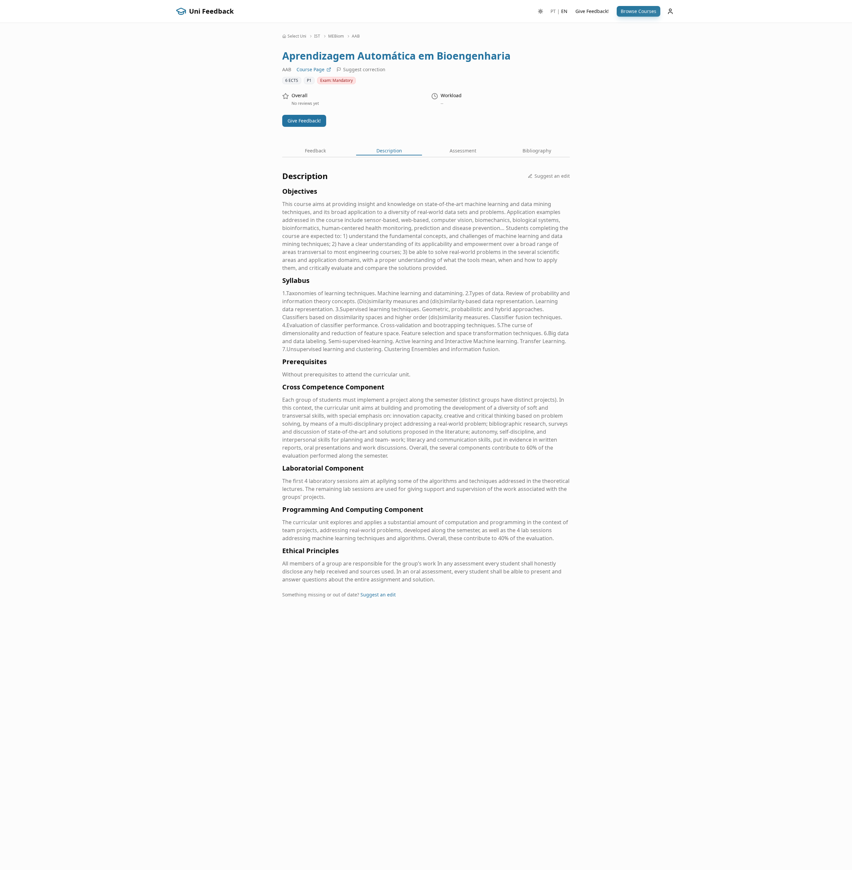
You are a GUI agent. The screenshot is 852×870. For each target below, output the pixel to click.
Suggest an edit (552, 176)
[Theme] (540, 11)
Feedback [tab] (315, 150)
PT (553, 11)
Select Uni (297, 36)
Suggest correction (364, 69)
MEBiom (336, 36)
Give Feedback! (592, 11)
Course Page (310, 69)
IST (317, 36)
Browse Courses (638, 11)
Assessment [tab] (463, 150)
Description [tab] (389, 150)
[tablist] (426, 151)
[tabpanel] (426, 390)
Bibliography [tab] (537, 150)
